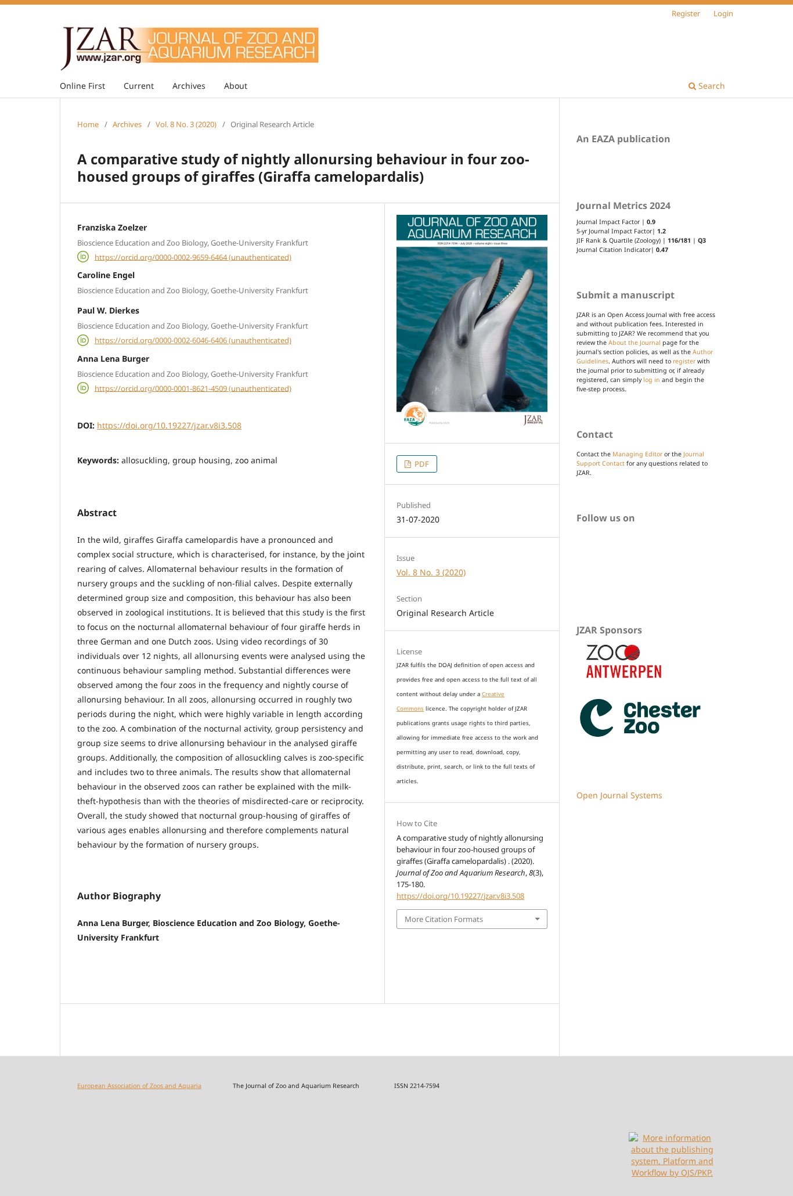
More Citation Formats (444, 919)
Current (139, 85)
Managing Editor (637, 454)
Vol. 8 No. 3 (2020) (186, 124)
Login (723, 13)
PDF (421, 464)
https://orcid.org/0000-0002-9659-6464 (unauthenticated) (193, 256)
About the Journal (634, 342)
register (684, 361)
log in (651, 380)
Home (88, 124)
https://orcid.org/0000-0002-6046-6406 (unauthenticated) (193, 340)
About (235, 85)
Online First (82, 85)
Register (686, 13)
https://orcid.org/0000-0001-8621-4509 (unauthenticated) (193, 388)
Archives (189, 85)
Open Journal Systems (619, 795)
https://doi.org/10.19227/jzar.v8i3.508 (169, 425)
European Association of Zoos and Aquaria (139, 1086)
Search (710, 85)
